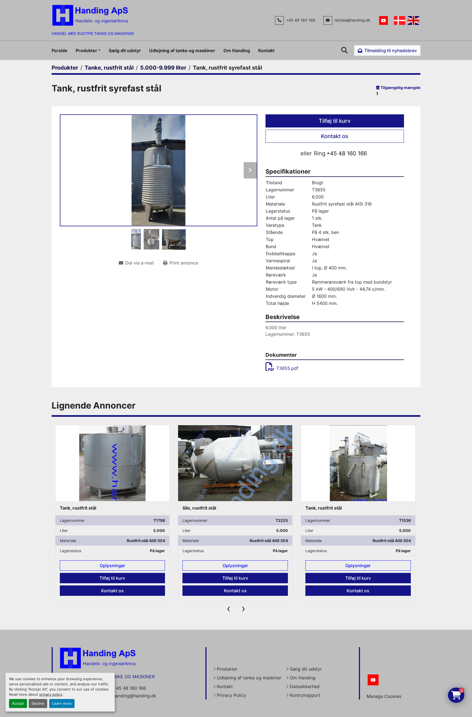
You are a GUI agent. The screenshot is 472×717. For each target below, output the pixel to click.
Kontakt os (334, 136)
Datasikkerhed (305, 686)
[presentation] (229, 608)
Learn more (62, 703)
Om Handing (236, 50)
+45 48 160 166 (300, 20)
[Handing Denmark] (97, 657)
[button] (88, 50)
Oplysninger (112, 565)
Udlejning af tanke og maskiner (182, 50)
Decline (38, 703)
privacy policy (50, 694)
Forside (59, 50)
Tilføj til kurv (334, 121)
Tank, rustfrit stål (200, 508)
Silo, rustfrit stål (76, 508)
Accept (18, 703)
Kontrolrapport (305, 695)
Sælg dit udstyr (125, 50)
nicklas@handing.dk (352, 20)
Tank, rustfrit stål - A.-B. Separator (342, 508)
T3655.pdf (287, 368)
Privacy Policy (231, 695)
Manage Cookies (384, 696)
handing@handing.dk (134, 695)
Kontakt (266, 50)
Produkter (86, 50)
